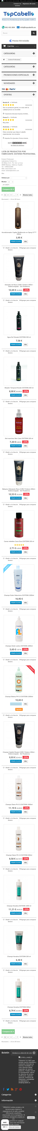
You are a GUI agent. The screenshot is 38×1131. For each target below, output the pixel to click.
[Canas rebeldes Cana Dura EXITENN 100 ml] (19, 525)
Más (3, 173)
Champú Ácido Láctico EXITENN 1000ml (19, 646)
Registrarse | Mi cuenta (29, 3)
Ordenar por (6, 178)
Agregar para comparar (28, 248)
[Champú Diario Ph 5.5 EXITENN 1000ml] (19, 788)
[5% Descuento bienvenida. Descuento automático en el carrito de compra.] (19, 1)
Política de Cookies (14, 1127)
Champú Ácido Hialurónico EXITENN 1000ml (19, 595)
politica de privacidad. (25, 1059)
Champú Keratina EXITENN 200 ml (19, 956)
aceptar (31, 1118)
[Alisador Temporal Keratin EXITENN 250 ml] (19, 371)
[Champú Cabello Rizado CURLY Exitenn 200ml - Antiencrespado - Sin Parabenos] (19, 735)
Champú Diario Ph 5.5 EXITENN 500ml (19, 855)
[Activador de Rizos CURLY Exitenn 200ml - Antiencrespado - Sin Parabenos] (19, 268)
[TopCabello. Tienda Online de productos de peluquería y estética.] (19, 15)
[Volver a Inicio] (4, 59)
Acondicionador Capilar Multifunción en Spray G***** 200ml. (19, 233)
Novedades (9, 83)
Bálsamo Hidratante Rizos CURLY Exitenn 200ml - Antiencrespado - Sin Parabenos (19, 490)
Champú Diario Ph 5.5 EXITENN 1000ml (19, 804)
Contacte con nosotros (17, 4)
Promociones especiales (16, 75)
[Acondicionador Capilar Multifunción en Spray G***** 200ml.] (19, 216)
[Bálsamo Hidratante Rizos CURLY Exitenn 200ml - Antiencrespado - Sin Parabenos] (19, 472)
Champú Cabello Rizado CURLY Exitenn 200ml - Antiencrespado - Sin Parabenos (19, 753)
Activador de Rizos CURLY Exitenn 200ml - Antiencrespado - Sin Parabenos (19, 285)
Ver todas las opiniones (17, 145)
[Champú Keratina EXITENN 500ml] (19, 990)
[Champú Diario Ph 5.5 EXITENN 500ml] (19, 838)
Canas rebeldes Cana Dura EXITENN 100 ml (19, 541)
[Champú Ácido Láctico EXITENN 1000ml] (19, 629)
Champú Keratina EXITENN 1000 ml (19, 906)
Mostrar (4, 181)
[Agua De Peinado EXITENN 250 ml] (19, 320)
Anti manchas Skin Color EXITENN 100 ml (19, 438)
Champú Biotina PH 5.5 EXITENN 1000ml (19, 696)
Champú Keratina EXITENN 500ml (19, 1007)
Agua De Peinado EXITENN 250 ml (19, 337)
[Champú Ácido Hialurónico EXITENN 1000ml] (19, 579)
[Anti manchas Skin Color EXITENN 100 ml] (19, 422)
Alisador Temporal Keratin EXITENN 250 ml (19, 388)
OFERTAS (8, 94)
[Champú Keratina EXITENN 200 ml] (19, 940)
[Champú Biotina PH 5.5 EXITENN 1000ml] (19, 680)
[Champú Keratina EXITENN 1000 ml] (19, 889)
